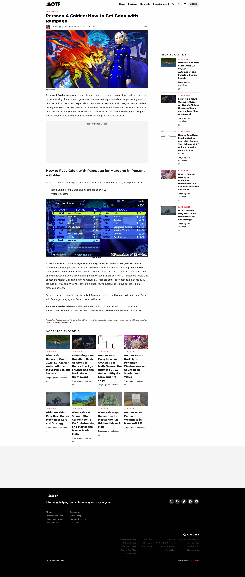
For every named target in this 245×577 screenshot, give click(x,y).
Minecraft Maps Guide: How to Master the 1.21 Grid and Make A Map (109, 419)
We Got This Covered (165, 543)
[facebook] (190, 501)
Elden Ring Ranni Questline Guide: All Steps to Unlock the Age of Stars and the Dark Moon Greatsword (83, 366)
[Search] (173, 4)
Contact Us (75, 512)
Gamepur (170, 539)
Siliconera (147, 543)
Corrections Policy (54, 515)
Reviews (132, 4)
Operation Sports (167, 546)
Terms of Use (76, 523)
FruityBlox (170, 550)
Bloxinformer (193, 550)
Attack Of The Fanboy (189, 539)
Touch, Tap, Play (128, 550)
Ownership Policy (78, 519)
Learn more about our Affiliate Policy (59, 322)
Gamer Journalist (128, 546)
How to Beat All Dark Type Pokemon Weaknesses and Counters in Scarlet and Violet (135, 366)
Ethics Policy (75, 515)
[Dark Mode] (179, 4)
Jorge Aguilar (52, 378)
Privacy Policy (52, 523)
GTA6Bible (131, 553)
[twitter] (184, 501)
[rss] (171, 501)
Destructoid (193, 543)
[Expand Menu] (184, 4)
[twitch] (177, 501)
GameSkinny (146, 546)
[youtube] (196, 501)
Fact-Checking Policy (56, 519)
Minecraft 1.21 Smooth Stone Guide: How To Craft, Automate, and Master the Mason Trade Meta (83, 423)
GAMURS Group (193, 560)
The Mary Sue (192, 546)
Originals (145, 4)
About (49, 512)
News (122, 4)
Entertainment (161, 4)
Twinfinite (147, 539)
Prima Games (129, 543)
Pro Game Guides (128, 539)
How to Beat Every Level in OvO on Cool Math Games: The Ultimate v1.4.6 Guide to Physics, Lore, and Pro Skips (188, 144)
